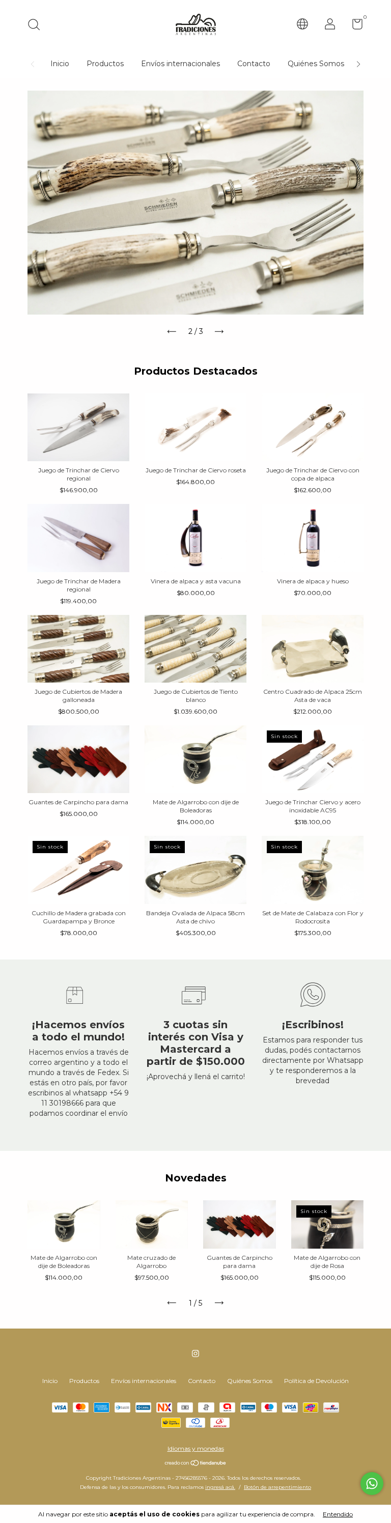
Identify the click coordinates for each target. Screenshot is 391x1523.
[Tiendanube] (196, 1464)
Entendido (338, 1514)
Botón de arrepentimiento (277, 1487)
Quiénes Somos (316, 63)
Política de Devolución (316, 1381)
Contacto (253, 63)
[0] (354, 26)
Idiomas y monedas (195, 1448)
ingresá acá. (220, 1487)
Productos (105, 63)
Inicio (59, 63)
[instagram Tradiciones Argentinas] (195, 1353)
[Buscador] (37, 26)
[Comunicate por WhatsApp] (371, 1483)
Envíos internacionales (180, 63)
